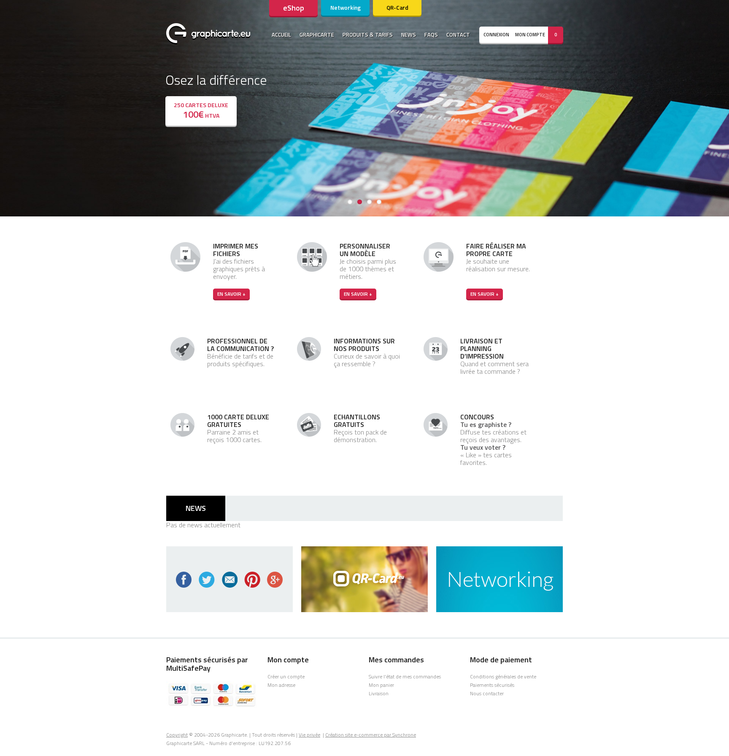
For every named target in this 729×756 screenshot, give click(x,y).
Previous (8, 106)
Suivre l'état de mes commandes (405, 676)
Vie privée (309, 735)
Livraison (379, 693)
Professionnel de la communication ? (240, 345)
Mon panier (381, 685)
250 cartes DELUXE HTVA (201, 111)
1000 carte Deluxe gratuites (238, 420)
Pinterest (252, 580)
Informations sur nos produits (364, 345)
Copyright (177, 735)
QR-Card (397, 7)
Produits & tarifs (368, 34)
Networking (345, 7)
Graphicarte (317, 34)
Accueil (281, 34)
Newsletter (229, 580)
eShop (293, 8)
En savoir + (231, 294)
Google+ (275, 580)
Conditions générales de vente (503, 676)
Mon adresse (281, 685)
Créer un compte (286, 676)
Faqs (431, 34)
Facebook (184, 580)
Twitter (207, 580)
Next (720, 106)
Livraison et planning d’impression (482, 348)
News (408, 34)
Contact (458, 34)
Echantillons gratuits (357, 420)
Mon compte (530, 34)
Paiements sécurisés (492, 685)
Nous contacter (487, 693)
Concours (477, 417)
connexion (496, 34)
